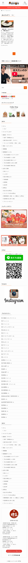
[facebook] (9, 555)
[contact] (19, 555)
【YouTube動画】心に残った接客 (10, 162)
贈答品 (5, 414)
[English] (6, 96)
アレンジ (6, 321)
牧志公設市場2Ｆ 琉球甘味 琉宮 (11, 396)
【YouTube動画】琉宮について (9, 160)
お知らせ (6, 330)
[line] (15, 555)
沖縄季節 (6, 387)
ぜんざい (6, 342)
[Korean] (10, 96)
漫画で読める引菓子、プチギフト (10, 140)
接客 (5, 369)
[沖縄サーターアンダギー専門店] (14, 3)
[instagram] (13, 555)
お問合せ (5, 187)
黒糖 (5, 417)
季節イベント (7, 360)
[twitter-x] (11, 555)
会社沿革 (5, 185)
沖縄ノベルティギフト (8, 146)
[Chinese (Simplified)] (2, 96)
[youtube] (17, 555)
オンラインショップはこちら (14, 551)
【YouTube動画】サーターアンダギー (11, 154)
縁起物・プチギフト (7, 134)
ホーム (4, 126)
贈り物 (5, 411)
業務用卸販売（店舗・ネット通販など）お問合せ (13, 196)
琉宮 (5, 399)
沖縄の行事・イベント (9, 384)
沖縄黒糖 (5, 149)
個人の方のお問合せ (7, 190)
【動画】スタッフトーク (9, 318)
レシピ (5, 357)
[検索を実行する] (25, 87)
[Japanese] (8, 96)
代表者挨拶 (5, 179)
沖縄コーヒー (7, 378)
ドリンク (6, 348)
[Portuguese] (12, 96)
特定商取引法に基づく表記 (9, 198)
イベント (6, 324)
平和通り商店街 (7, 363)
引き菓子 (6, 366)
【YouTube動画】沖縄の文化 (9, 165)
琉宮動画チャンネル (7, 152)
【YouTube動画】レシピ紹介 (9, 157)
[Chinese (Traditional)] (4, 96)
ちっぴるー (5, 174)
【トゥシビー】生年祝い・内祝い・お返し (12, 143)
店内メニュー (6, 171)
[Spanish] (14, 96)
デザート (6, 345)
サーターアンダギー (7, 131)
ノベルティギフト (8, 351)
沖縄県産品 (6, 390)
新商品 (5, 375)
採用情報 (5, 182)
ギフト (5, 333)
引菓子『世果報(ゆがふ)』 (8, 137)
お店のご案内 (6, 168)
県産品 (5, 405)
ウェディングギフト (8, 327)
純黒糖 (5, 408)
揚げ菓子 (6, 372)
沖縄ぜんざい (7, 381)
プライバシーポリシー (8, 201)
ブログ (4, 128)
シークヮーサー (7, 339)
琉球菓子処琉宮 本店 (8, 402)
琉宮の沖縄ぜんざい (7, 176)
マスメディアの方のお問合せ (9, 193)
